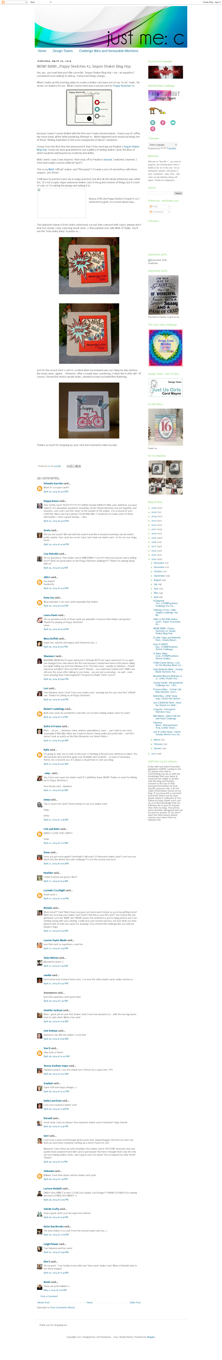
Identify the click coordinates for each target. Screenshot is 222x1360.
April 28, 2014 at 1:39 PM (56, 1179)
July (156, 584)
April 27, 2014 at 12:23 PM (56, 898)
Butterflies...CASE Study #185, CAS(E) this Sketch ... (167, 697)
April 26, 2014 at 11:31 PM (56, 717)
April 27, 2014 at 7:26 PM (56, 948)
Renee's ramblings (54, 709)
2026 (154, 508)
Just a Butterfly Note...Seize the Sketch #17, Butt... (167, 704)
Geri (46, 1136)
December (159, 563)
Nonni (47, 1282)
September (160, 576)
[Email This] (68, 466)
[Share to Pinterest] (79, 466)
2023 (154, 521)
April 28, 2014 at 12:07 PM (56, 1091)
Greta (47, 530)
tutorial (108, 159)
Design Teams (63, 51)
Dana (47, 852)
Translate (171, 148)
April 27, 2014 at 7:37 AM (56, 843)
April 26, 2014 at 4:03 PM (56, 492)
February (158, 744)
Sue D (47, 1048)
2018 (154, 542)
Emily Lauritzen (52, 1101)
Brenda (48, 908)
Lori (46, 688)
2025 (154, 512)
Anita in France (52, 726)
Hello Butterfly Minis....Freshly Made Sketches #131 (168, 670)
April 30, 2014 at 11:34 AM (56, 1273)
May (156, 593)
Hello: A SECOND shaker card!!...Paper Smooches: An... (167, 622)
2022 (154, 525)
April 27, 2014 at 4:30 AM (56, 764)
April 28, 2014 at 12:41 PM (56, 1126)
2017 (154, 546)
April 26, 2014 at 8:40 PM (56, 679)
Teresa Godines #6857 (56, 1066)
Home (42, 51)
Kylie (46, 750)
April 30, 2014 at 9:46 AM (56, 1252)
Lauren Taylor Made (55, 940)
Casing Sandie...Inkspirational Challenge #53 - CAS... (168, 684)
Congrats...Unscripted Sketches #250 (164, 710)
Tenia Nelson (51, 958)
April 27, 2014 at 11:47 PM (56, 983)
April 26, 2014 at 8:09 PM (56, 629)
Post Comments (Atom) (63, 1307)
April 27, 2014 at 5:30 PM (56, 931)
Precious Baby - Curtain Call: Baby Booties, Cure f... (167, 690)
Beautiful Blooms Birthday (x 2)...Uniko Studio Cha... (167, 677)
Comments (157, 212)
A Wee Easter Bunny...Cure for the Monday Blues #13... (168, 664)
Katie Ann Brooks (54, 1227)
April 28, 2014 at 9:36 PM (56, 1217)
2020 (154, 533)
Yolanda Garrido (53, 484)
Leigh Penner (51, 1244)
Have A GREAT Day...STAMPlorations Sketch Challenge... (165, 647)
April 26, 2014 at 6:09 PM (56, 544)
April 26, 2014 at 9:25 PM (56, 699)
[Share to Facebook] (76, 466)
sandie (47, 975)
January (158, 748)
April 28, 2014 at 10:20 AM (56, 1056)
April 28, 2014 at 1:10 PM (55, 1162)
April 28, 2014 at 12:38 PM (56, 1109)
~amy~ (47, 773)
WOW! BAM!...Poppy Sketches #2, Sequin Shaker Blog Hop (164, 631)
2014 (154, 559)
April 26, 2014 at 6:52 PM (56, 606)
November (159, 567)
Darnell (48, 1118)
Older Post (135, 1302)
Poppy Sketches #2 (123, 86)
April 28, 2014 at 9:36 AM (56, 1039)
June (156, 589)
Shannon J (49, 656)
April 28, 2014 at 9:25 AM (56, 1021)
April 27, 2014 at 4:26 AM (56, 740)
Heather (48, 873)
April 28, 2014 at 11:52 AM (56, 1074)
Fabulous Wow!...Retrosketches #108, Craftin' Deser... (165, 725)
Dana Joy (49, 598)
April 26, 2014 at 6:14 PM (56, 568)
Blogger (151, 1337)
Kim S (47, 1262)
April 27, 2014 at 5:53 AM (56, 790)
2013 (153, 754)
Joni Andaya (51, 1031)
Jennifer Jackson (53, 1010)
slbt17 (47, 577)
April (156, 597)
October (158, 571)
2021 (154, 529)
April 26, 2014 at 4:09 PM (56, 521)
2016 (154, 551)
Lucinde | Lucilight (54, 890)
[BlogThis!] (70, 466)
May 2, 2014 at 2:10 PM (55, 1290)
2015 (154, 555)
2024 (154, 516)
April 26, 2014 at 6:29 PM (56, 588)
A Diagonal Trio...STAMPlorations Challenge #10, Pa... (165, 603)
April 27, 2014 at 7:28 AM (56, 820)
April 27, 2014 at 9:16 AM (56, 881)
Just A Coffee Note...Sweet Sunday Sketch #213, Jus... (167, 733)
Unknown (49, 1171)
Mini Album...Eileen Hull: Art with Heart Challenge (166, 717)
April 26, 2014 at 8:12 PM (56, 647)
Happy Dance (51, 501)
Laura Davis (51, 615)
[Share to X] (73, 466)
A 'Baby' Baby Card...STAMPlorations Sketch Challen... (165, 656)
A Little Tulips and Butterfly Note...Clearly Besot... (167, 639)
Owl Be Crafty (51, 1209)
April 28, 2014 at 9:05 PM (56, 1200)
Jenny (47, 800)
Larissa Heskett (53, 1189)
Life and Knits (52, 829)
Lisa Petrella (51, 554)
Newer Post (43, 1302)
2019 (154, 538)
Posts (155, 206)
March (157, 740)
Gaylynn (48, 1083)
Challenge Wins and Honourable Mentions (108, 51)
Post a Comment (49, 1296)
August (158, 580)
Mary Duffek (51, 639)
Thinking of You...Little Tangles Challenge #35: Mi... (165, 612)
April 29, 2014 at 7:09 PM (56, 1235)
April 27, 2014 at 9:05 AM (56, 864)
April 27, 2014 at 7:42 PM (56, 966)
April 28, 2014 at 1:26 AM (56, 1001)
